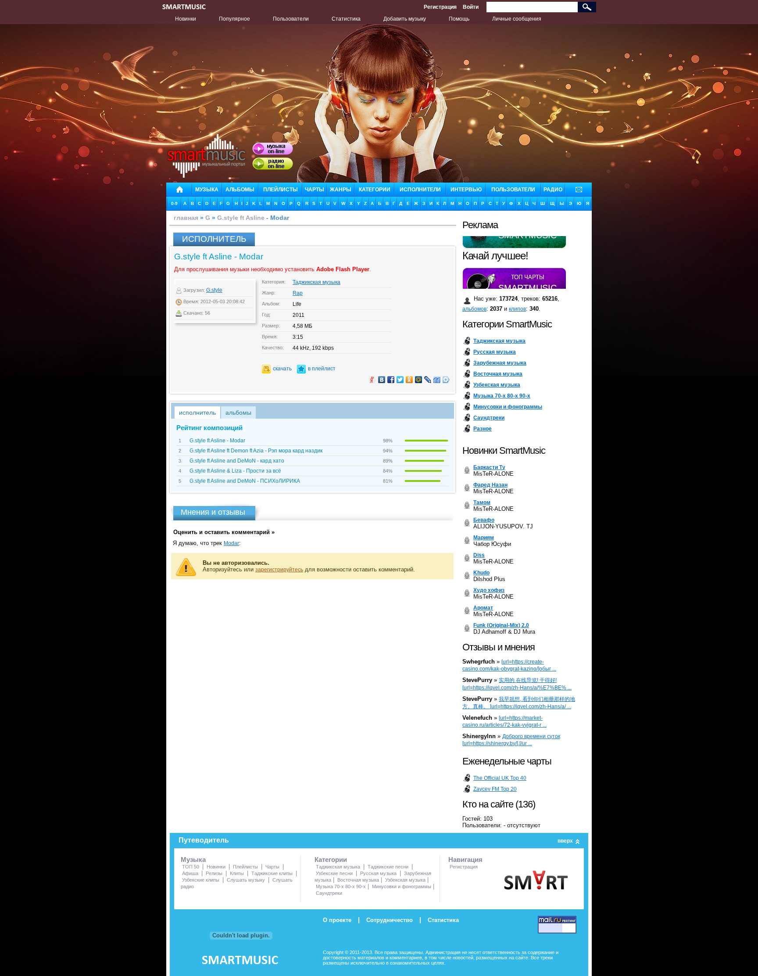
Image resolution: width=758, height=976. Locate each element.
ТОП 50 (190, 866)
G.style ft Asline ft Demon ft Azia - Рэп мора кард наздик (256, 451)
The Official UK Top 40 (499, 778)
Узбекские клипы (200, 880)
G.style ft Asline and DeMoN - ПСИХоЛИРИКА (245, 481)
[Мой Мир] (418, 379)
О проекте (337, 920)
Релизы (214, 873)
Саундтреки (329, 893)
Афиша (190, 873)
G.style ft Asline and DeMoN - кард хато (237, 461)
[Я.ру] (372, 379)
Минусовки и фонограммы (401, 886)
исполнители (420, 190)
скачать (282, 369)
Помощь (459, 19)
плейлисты (280, 190)
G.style (214, 290)
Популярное (234, 19)
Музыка (193, 859)
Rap (298, 293)
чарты (314, 190)
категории (374, 190)
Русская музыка (378, 873)
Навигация (465, 859)
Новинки (185, 19)
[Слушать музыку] (272, 149)
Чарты (272, 866)
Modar (231, 543)
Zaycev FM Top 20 (495, 789)
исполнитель (197, 412)
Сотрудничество (389, 920)
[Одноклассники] (409, 379)
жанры (340, 190)
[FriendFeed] (437, 379)
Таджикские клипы (272, 873)
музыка (206, 190)
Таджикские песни (388, 866)
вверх (565, 841)
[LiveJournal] (428, 379)
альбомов (474, 309)
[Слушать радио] (272, 164)
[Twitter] (400, 379)
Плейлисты (245, 866)
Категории (331, 859)
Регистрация (440, 7)
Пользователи (291, 19)
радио (552, 190)
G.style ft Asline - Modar (217, 441)
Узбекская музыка (405, 880)
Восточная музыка (358, 880)
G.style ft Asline (241, 217)
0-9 (174, 203)
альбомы (239, 190)
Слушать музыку (246, 880)
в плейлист (322, 369)
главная (186, 217)
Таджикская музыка (316, 282)
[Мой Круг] (446, 379)
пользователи (513, 190)
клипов (517, 309)
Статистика (346, 19)
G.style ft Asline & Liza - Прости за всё (235, 471)
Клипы (237, 873)
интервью (466, 190)
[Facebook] (391, 379)
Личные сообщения (516, 19)
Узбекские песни (334, 873)
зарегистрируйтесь (279, 570)
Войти (471, 7)
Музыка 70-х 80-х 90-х (341, 886)
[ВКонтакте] (381, 379)
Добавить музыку (404, 19)
